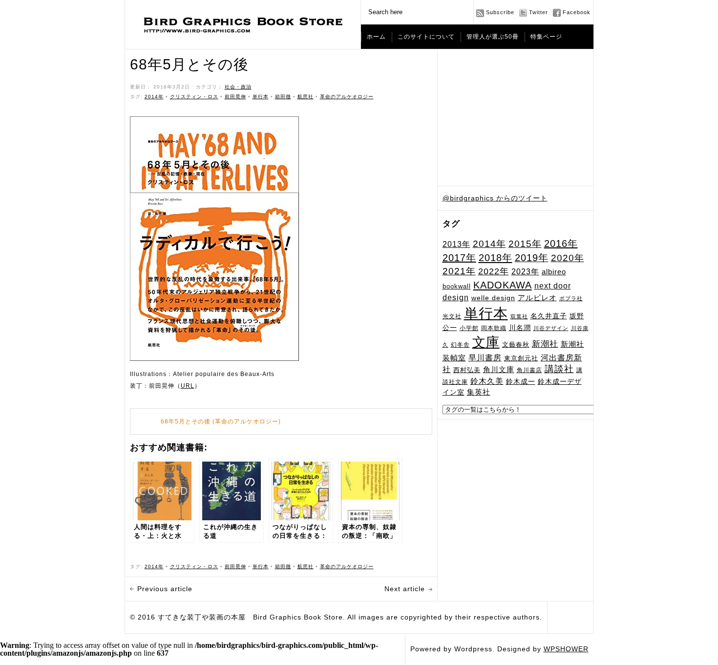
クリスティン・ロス (194, 96)
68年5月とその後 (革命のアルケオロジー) (221, 421)
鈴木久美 (487, 381)
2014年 (489, 244)
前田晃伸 (235, 96)
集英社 (478, 392)
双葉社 (519, 316)
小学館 (469, 328)
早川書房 (485, 358)
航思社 (305, 96)
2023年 (525, 271)
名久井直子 (548, 316)
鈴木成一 (520, 381)
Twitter (538, 12)
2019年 (532, 257)
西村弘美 (467, 370)
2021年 (459, 271)
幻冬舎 (460, 344)
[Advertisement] (516, 118)
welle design (493, 298)
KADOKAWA (502, 285)
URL (187, 385)
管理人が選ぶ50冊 (492, 36)
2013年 (456, 244)
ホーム (376, 36)
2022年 (493, 271)
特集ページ (546, 36)
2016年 (561, 243)
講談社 (559, 369)
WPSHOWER (566, 649)
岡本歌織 (494, 328)
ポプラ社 (571, 298)
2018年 (495, 257)
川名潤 (520, 328)
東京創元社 (521, 358)
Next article (404, 589)
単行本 (486, 313)
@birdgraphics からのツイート (495, 198)
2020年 (567, 258)
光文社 (452, 316)
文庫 (486, 342)
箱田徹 (283, 96)
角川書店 (529, 370)
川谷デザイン (551, 328)
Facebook (577, 12)
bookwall (457, 286)
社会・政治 (238, 86)
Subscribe (500, 12)
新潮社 (545, 344)
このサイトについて (426, 36)
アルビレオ (537, 297)
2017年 (459, 257)
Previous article (164, 589)
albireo (554, 272)
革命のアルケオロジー (347, 96)
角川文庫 (498, 370)
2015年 (525, 243)
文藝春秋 (515, 344)
